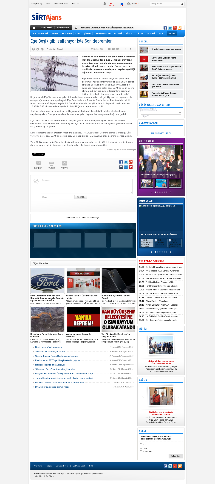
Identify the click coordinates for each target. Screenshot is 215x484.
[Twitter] (37, 49)
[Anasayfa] (34, 27)
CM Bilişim (50, 476)
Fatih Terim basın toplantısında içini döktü (165, 85)
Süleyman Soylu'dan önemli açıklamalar (55, 369)
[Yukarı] (64, 165)
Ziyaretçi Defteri (62, 466)
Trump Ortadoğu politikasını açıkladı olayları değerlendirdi (64, 378)
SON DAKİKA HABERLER (151, 260)
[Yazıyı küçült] (125, 49)
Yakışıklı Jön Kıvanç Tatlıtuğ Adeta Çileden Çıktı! (164, 94)
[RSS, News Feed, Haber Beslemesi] (179, 28)
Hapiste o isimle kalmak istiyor (50, 364)
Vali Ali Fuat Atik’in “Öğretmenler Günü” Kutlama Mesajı (166, 68)
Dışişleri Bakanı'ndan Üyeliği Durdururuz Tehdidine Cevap (64, 373)
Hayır (145, 448)
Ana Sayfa (38, 466)
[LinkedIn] (126, 167)
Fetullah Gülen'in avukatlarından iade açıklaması (59, 382)
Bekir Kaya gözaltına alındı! (48, 347)
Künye (48, 4)
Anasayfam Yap (36, 4)
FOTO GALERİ (146, 200)
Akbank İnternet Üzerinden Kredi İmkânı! (159, 290)
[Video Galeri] (63, 27)
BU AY (168, 133)
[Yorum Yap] (109, 49)
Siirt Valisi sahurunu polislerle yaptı (157, 312)
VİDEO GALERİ (146, 141)
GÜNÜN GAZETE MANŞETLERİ (154, 104)
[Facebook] (33, 49)
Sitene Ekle (75, 4)
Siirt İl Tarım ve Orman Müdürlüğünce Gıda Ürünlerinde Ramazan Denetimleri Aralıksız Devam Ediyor (161, 417)
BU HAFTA (160, 133)
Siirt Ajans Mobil (79, 466)
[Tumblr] (121, 167)
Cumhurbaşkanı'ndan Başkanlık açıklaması (56, 356)
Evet (145, 445)
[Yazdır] (117, 49)
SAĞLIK (143, 379)
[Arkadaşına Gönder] (113, 49)
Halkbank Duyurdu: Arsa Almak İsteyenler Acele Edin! (107, 28)
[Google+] (42, 49)
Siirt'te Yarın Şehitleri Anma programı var (164, 59)
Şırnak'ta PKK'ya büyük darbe (50, 351)
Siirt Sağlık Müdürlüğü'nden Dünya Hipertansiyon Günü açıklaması (164, 76)
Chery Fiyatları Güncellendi (154, 301)
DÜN (152, 133)
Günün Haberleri (61, 4)
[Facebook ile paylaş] (165, 28)
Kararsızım (147, 452)
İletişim (49, 466)
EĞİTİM (143, 329)
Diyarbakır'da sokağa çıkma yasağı (52, 387)
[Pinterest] (131, 167)
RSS (91, 466)
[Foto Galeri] (46, 27)
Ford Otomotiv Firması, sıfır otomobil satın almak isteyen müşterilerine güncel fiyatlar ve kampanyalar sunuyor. (47, 300)
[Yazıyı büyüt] (131, 49)
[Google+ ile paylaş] (175, 28)
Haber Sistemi (39, 476)
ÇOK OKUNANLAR (148, 122)
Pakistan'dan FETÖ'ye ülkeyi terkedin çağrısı (57, 360)
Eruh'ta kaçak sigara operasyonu (166, 49)
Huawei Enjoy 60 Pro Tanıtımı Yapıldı (158, 297)
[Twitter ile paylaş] (170, 28)
